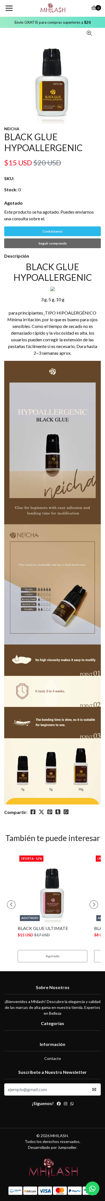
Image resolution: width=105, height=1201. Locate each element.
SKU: (9, 178)
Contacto (52, 1058)
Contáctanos (52, 231)
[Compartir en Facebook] (33, 812)
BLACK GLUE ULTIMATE (43, 928)
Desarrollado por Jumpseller (52, 1147)
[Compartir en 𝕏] (41, 812)
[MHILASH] (52, 8)
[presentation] (11, 904)
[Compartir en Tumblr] (57, 812)
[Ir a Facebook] (59, 1104)
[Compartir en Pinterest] (49, 812)
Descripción (16, 255)
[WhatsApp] (72, 1104)
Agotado (13, 203)
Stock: (10, 189)
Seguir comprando (52, 243)
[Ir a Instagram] (65, 1104)
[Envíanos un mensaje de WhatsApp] (92, 1188)
